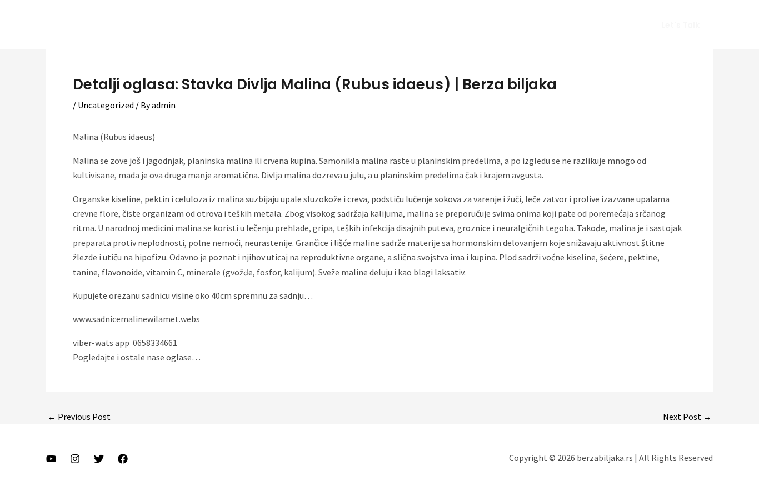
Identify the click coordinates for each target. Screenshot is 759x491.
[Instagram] (75, 459)
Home (421, 25)
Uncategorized (106, 105)
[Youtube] (51, 459)
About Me (469, 25)
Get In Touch (604, 25)
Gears (551, 25)
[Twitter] (99, 459)
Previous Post (79, 416)
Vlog (513, 25)
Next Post (687, 416)
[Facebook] (123, 459)
